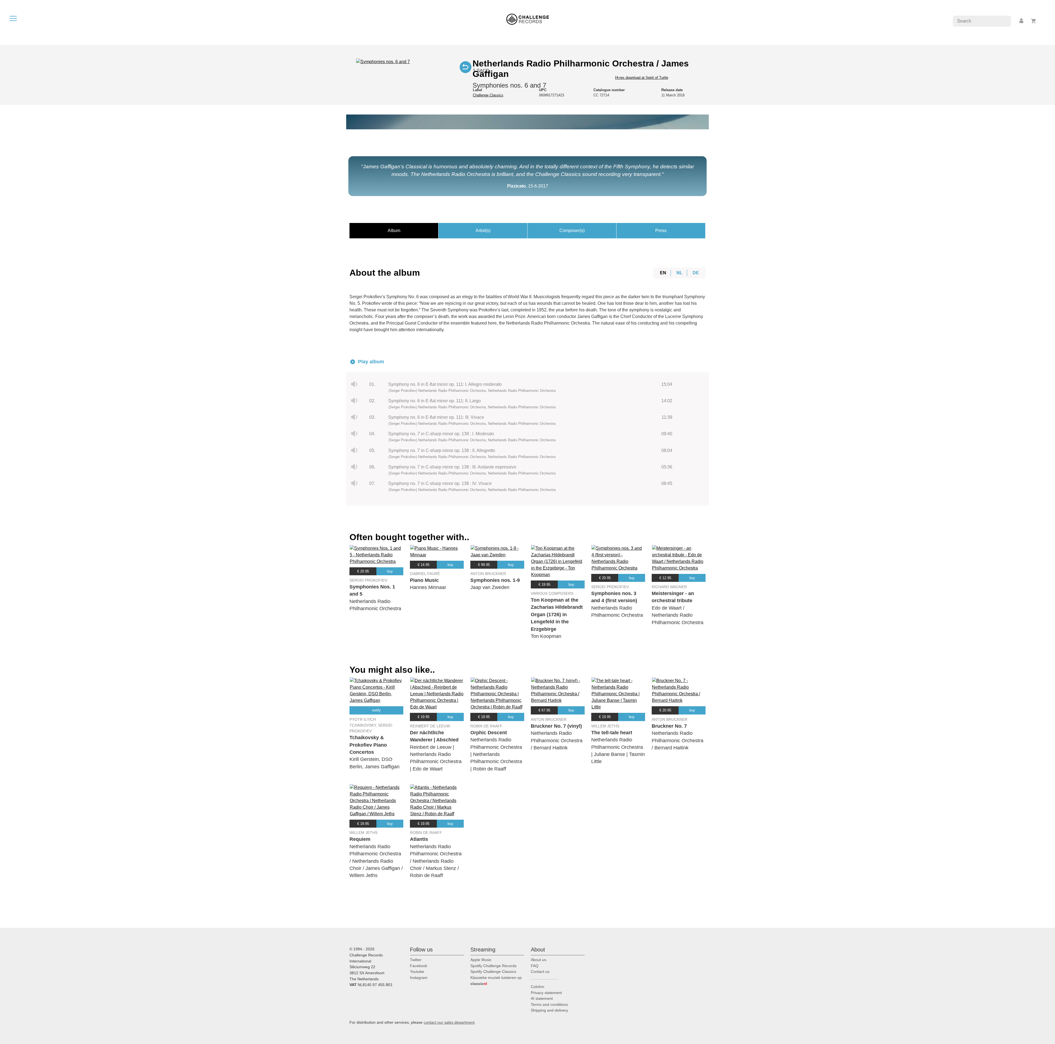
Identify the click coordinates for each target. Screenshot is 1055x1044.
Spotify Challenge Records (493, 966)
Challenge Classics (488, 95)
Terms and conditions (549, 1004)
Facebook (418, 966)
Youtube (417, 971)
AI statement (542, 998)
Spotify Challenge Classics (493, 971)
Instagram (418, 977)
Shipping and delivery (549, 1010)
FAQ (534, 966)
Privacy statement (546, 992)
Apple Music (481, 960)
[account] (1022, 21)
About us (538, 960)
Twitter (415, 960)
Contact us (540, 971)
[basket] (1033, 21)
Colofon (537, 986)
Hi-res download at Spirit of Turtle (641, 78)
